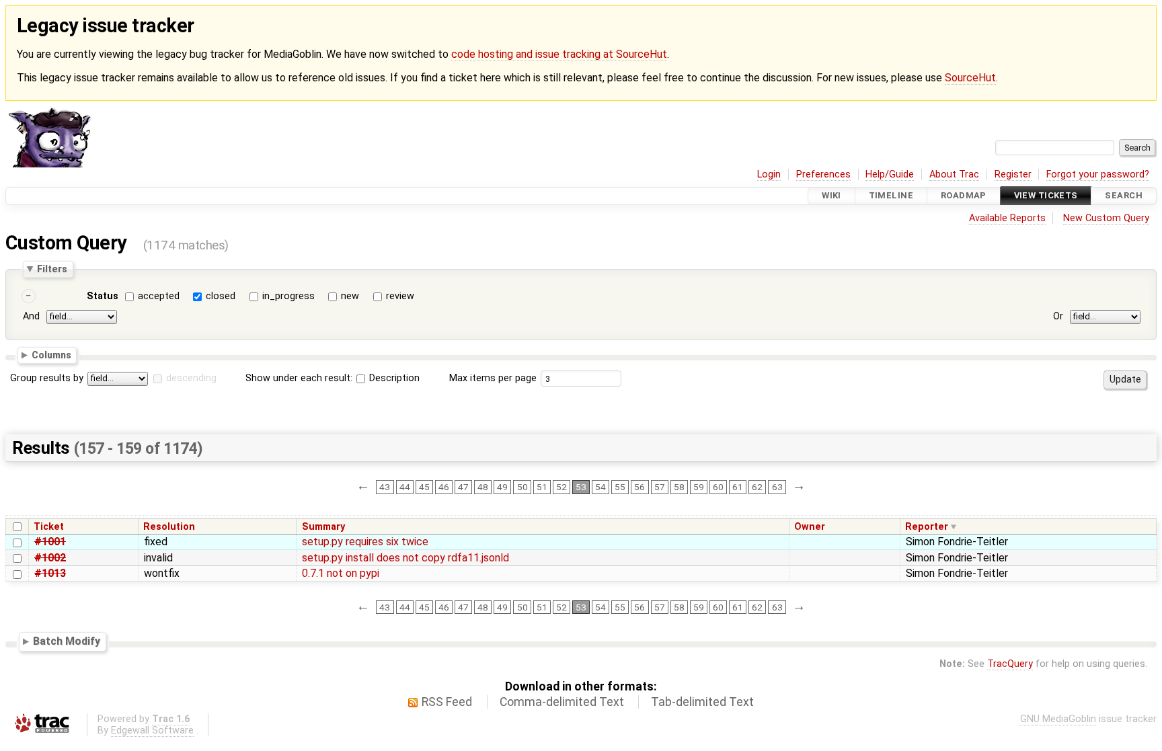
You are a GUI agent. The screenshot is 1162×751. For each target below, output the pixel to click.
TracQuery (1010, 664)
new (350, 296)
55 (620, 486)
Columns (51, 355)
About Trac (954, 174)
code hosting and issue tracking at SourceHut (559, 54)
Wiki (831, 196)
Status (102, 296)
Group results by (46, 378)
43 (384, 486)
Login (769, 174)
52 (561, 486)
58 (679, 486)
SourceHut (970, 77)
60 (718, 486)
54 (600, 486)
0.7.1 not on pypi (340, 573)
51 (542, 486)
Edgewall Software (152, 730)
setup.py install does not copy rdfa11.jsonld (405, 557)
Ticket (49, 526)
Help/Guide (889, 174)
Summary (323, 526)
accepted (159, 296)
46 (443, 486)
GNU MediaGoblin (1058, 719)
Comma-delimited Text (562, 702)
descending (191, 378)
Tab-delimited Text (702, 702)
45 (424, 486)
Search (1123, 196)
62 (757, 486)
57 (659, 486)
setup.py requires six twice (365, 541)
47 (463, 486)
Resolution (169, 526)
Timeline (891, 196)
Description (393, 378)
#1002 (50, 557)
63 (777, 486)
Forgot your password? (1097, 174)
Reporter (926, 526)
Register (1013, 174)
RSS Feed (447, 702)
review (400, 296)
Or (1058, 317)
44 (404, 486)
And (31, 317)
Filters (52, 269)
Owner (809, 526)
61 (737, 486)
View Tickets (1046, 196)
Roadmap (963, 196)
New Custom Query (1106, 218)
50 (522, 486)
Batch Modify (66, 641)
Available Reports (1007, 218)
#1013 (50, 573)
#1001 (50, 541)
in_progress (288, 296)
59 (698, 486)
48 (482, 486)
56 (639, 486)
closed (220, 296)
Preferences (823, 174)
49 (502, 486)
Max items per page (493, 378)
